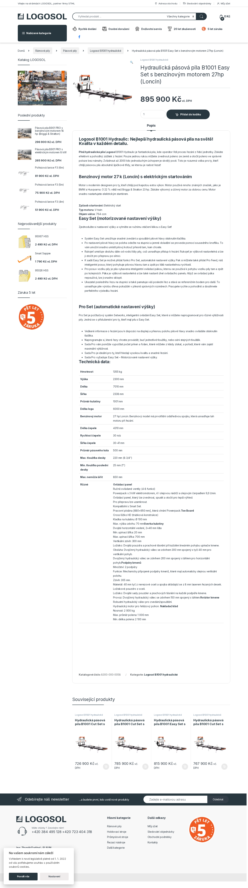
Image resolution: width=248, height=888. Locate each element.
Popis (151, 125)
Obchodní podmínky (160, 836)
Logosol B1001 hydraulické (105, 50)
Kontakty (153, 842)
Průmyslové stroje (117, 836)
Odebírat (218, 799)
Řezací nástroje (116, 842)
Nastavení (54, 876)
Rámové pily (42, 50)
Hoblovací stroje (116, 831)
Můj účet (225, 3)
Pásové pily (70, 50)
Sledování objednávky (199, 3)
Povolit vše (23, 876)
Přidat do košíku (190, 114)
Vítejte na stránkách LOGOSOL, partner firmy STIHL (46, 3)
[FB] (79, 37)
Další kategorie (116, 847)
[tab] (151, 127)
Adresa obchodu (167, 3)
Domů (21, 50)
